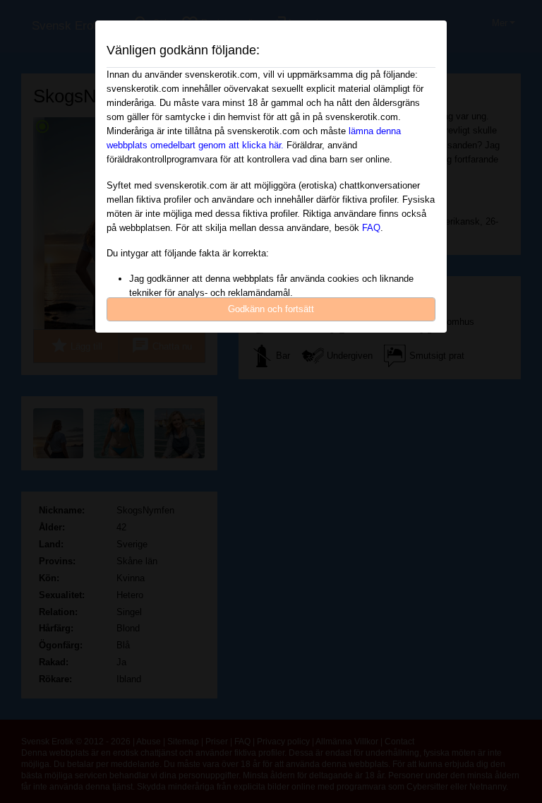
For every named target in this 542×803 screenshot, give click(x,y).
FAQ (371, 227)
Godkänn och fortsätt (271, 309)
